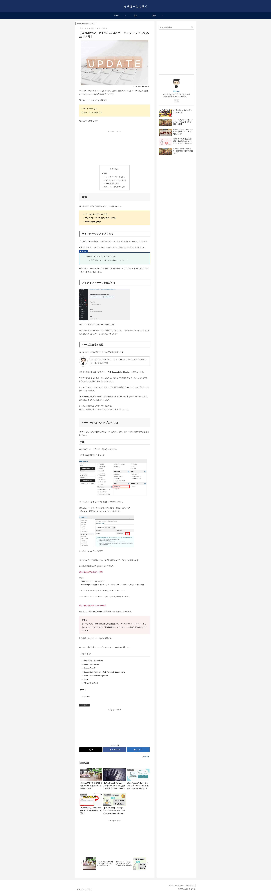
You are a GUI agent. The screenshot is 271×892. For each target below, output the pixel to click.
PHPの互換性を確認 (112, 183)
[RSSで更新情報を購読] (178, 100)
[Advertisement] (114, 148)
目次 (111, 169)
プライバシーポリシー (175, 885)
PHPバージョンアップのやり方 (114, 187)
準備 (105, 173)
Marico (176, 91)
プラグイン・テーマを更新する (116, 180)
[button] (192, 27)
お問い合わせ (189, 885)
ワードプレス (85, 705)
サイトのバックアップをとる (115, 177)
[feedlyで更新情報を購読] (175, 100)
